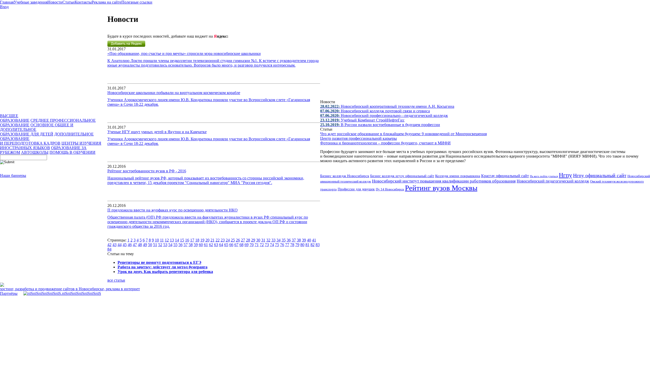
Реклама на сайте (106, 2)
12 (167, 240)
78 (292, 244)
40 (309, 240)
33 (273, 240)
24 (228, 240)
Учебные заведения (30, 2)
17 (192, 240)
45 (125, 244)
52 (160, 244)
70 (252, 244)
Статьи (68, 2)
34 (279, 240)
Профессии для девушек (356, 189)
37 (294, 240)
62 (211, 244)
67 (236, 244)
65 (226, 244)
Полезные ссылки (136, 2)
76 (282, 244)
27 (243, 240)
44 (120, 244)
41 (314, 240)
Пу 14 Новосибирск (390, 189)
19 (202, 240)
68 (241, 244)
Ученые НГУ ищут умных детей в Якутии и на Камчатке (157, 132)
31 (263, 240)
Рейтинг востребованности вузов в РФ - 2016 (146, 171)
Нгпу (565, 175)
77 (287, 244)
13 (172, 240)
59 (196, 244)
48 (140, 244)
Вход (4, 7)
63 (216, 244)
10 (157, 240)
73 (267, 244)
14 (177, 240)
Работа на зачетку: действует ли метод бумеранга (162, 267)
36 (289, 240)
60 (201, 244)
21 (212, 240)
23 (223, 240)
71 (257, 244)
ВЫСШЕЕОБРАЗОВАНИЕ (14, 118)
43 (114, 244)
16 (187, 240)
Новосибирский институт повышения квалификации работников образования (444, 181)
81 (307, 244)
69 (247, 244)
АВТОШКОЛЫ (34, 152)
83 (318, 244)
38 (299, 240)
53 (165, 244)
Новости (54, 2)
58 (191, 244)
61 (206, 244)
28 (248, 240)
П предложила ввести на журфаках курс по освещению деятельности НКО (172, 210)
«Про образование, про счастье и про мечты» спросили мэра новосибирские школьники (184, 53)
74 (272, 244)
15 (182, 240)
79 (297, 244)
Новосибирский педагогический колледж (553, 181)
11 (162, 240)
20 (207, 240)
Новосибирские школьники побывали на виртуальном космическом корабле (173, 92)
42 (109, 244)
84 (109, 249)
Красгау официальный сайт (505, 176)
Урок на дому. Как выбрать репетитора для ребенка (165, 271)
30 (258, 240)
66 (231, 244)
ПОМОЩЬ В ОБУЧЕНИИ (72, 152)
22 (218, 240)
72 (262, 244)
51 (155, 244)
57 (186, 244)
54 (170, 244)
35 (284, 240)
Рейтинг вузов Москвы (441, 188)
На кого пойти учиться (544, 176)
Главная (7, 2)
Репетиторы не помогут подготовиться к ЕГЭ (159, 262)
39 (304, 240)
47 (135, 244)
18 (197, 240)
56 (180, 244)
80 (302, 244)
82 (313, 244)
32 (268, 240)
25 (233, 240)
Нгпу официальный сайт (599, 175)
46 (130, 244)
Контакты (83, 2)
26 (238, 240)
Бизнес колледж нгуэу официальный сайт (402, 176)
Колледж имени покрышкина (457, 176)
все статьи (116, 280)
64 (221, 244)
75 (277, 244)
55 (175, 244)
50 (150, 244)
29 (253, 240)
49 (145, 244)
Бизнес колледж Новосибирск (344, 176)
